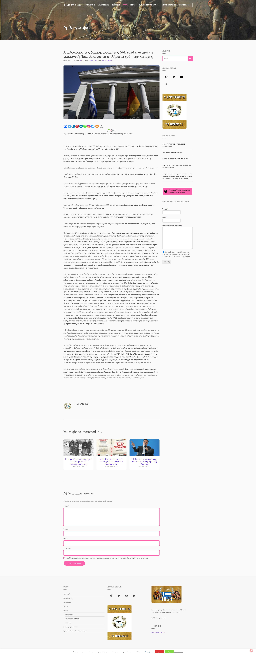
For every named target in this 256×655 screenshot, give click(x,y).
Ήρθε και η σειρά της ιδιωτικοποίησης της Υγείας (144, 461)
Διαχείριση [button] (148, 652)
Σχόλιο (66, 506)
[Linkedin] (73, 126)
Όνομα (66, 529)
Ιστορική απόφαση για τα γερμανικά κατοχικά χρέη (78, 461)
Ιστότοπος (67, 548)
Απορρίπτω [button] (159, 652)
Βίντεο (133, 5)
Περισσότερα (178, 652)
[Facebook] (65, 126)
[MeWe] (81, 126)
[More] (97, 126)
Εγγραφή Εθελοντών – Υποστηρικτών (176, 5)
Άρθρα (125, 5)
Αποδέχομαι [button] (169, 652)
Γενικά (81, 60)
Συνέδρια (68, 623)
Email (66, 539)
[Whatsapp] (85, 126)
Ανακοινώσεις (103, 5)
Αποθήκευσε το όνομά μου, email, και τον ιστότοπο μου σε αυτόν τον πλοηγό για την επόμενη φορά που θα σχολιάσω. (107, 558)
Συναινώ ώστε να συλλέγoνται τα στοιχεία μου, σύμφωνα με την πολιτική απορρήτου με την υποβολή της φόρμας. (176, 254)
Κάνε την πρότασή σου (147, 5)
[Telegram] (92, 126)
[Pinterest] (77, 126)
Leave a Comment (106, 60)
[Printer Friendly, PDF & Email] (111, 130)
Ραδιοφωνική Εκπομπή (72, 619)
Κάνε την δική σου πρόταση (172, 225)
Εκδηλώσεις (116, 5)
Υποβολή (167, 262)
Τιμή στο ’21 (91, 5)
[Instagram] (89, 126)
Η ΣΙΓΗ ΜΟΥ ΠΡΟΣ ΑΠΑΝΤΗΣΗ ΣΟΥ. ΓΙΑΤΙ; (175, 159)
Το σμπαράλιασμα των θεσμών (172, 153)
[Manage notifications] (251, 650)
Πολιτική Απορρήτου (158, 632)
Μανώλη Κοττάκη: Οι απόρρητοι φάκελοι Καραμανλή (112, 461)
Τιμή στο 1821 (73, 4)
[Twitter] (69, 126)
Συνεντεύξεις (69, 614)
